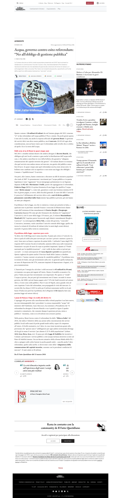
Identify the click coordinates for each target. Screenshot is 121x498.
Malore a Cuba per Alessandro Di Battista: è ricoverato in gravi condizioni (89, 74)
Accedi (53, 441)
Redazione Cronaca (83, 112)
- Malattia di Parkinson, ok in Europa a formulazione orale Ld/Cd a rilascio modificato (91, 280)
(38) (106, 175)
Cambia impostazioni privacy (54, 482)
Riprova (60, 468)
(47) (106, 152)
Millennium (50, 3)
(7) (25, 376)
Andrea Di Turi (67, 374)
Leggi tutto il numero (91, 239)
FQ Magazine (57, 3)
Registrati (67, 441)
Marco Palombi (19, 59)
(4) (68, 376)
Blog (45, 3)
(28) (106, 112)
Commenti (20, 119)
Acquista (67, 401)
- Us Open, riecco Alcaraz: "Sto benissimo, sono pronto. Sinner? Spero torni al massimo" (90, 254)
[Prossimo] (72, 373)
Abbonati (90, 3)
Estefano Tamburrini (83, 175)
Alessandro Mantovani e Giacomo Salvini (84, 152)
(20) (105, 135)
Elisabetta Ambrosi (26, 374)
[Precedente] (16, 373)
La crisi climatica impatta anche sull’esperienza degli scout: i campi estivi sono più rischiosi (37, 368)
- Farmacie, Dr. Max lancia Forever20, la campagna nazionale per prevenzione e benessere (91, 267)
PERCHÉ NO (36, 391)
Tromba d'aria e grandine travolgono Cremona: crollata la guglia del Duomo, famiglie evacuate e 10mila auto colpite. (87, 126)
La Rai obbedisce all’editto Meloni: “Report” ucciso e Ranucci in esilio (86, 145)
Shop (63, 3)
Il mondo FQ (68, 3)
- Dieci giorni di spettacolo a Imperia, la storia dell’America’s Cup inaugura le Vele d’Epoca (89, 258)
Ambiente (19, 41)
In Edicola (41, 3)
